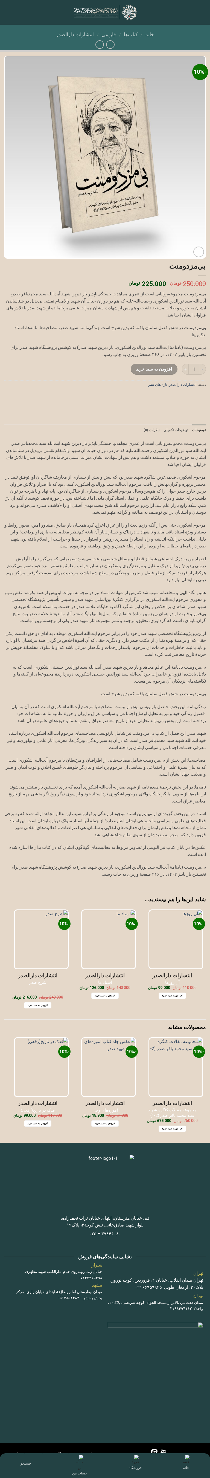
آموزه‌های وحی (105, 1110)
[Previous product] (99, 44)
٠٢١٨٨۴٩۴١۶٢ (180, 1308)
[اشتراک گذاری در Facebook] (191, 397)
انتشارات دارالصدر (75, 34)
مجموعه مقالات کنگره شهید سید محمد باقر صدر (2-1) (172, 1112)
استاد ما (105, 982)
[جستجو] (26, 1457)
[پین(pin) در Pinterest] (161, 397)
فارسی (108, 34)
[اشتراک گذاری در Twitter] (181, 397)
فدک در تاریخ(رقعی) (38, 1110)
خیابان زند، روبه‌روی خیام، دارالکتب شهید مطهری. (63, 1271)
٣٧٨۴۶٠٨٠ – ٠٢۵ (105, 1233)
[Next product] (110, 44)
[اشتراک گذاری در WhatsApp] (200, 397)
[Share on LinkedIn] (151, 397)
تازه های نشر (157, 385)
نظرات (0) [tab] (151, 430)
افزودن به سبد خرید (154, 369)
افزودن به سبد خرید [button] (172, 995)
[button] (202, 12)
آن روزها (172, 982)
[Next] (7, 1089)
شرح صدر (37, 982)
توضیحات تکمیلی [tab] (176, 430)
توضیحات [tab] (199, 430)
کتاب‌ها (131, 34)
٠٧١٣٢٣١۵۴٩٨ (90, 1278)
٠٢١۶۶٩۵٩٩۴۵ (148, 1287)
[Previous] (203, 1089)
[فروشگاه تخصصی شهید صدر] (105, 12)
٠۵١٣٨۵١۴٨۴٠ (69, 1298)
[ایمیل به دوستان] (171, 397)
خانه (149, 34)
